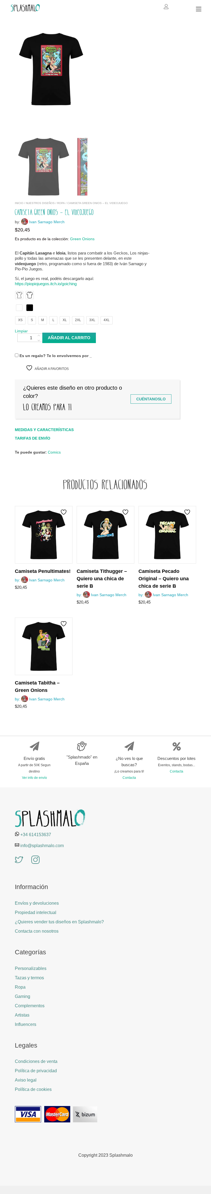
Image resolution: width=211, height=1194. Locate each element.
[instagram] (35, 860)
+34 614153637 (35, 834)
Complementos (30, 1005)
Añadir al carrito (69, 337)
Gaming (22, 996)
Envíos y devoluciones (37, 903)
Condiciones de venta (36, 1061)
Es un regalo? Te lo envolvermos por (55, 355)
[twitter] (19, 860)
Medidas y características (44, 430)
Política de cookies (33, 1089)
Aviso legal (26, 1080)
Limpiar (21, 331)
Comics (54, 452)
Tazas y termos (29, 977)
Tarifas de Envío (32, 438)
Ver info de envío (34, 778)
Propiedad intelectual (35, 912)
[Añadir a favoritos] (64, 512)
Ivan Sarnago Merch (47, 222)
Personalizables (30, 968)
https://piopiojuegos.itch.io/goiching (46, 283)
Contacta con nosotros (37, 931)
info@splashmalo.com (42, 845)
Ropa (61, 203)
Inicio (19, 203)
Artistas (22, 1015)
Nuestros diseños (40, 203)
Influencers (25, 1024)
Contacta (129, 778)
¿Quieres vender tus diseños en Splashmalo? (59, 921)
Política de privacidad (36, 1070)
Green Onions (82, 239)
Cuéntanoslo (151, 399)
